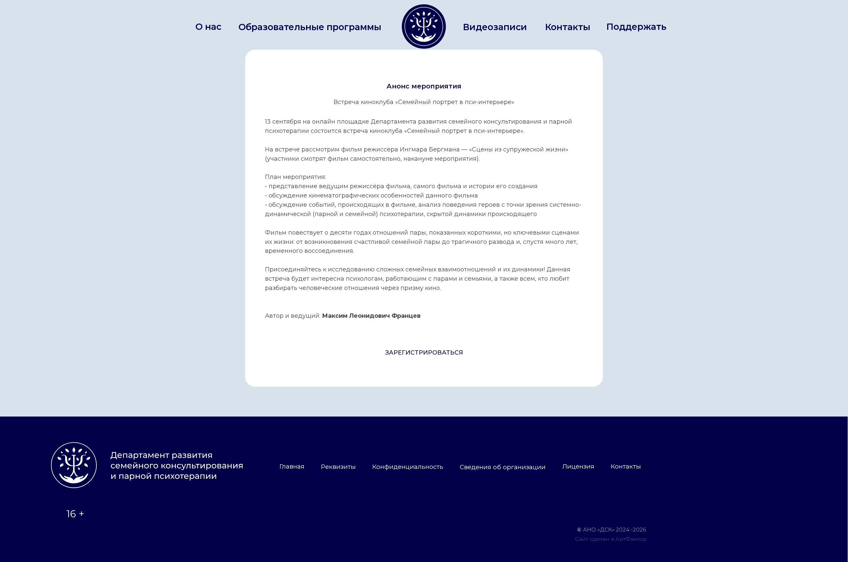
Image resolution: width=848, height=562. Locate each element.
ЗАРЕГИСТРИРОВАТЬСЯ (424, 352)
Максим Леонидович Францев (371, 315)
